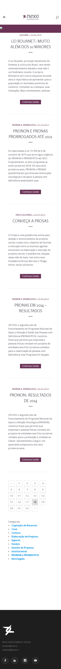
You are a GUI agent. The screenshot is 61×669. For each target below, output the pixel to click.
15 (11, 502)
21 (19, 508)
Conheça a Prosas (30, 221)
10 (11, 495)
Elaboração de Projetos (25, 536)
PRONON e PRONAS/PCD (24, 125)
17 (27, 502)
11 (19, 495)
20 (11, 508)
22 (27, 508)
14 (42, 495)
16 (19, 502)
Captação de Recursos (24, 525)
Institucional (24, 215)
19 (42, 502)
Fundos (16, 544)
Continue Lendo (30, 102)
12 (27, 495)
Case (14, 529)
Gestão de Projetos (23, 547)
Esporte (16, 540)
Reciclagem (18, 558)
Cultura (24, 35)
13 (34, 495)
